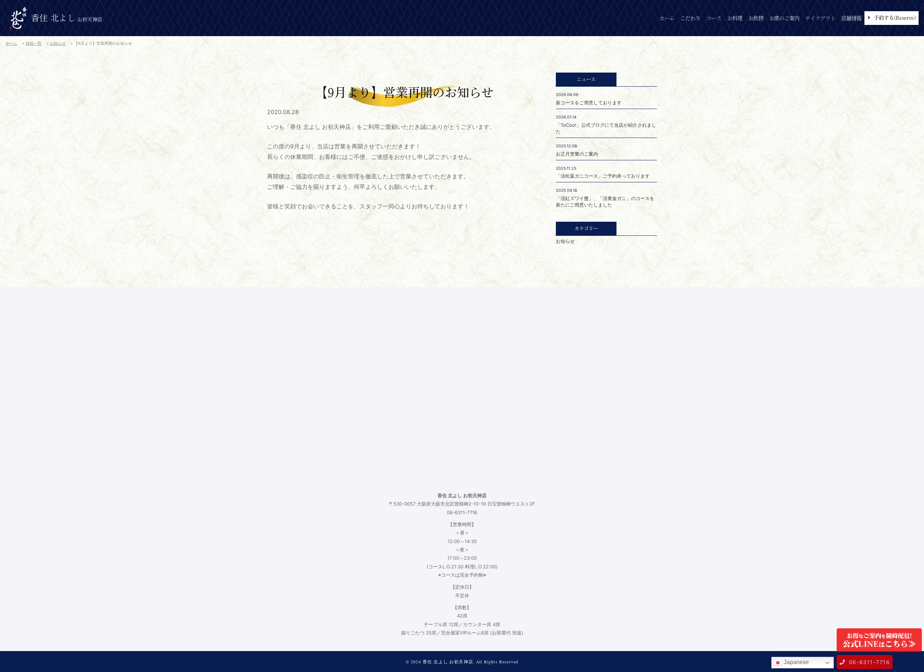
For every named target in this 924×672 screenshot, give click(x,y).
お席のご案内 (784, 18)
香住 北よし (67, 18)
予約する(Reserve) (895, 17)
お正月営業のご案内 (577, 154)
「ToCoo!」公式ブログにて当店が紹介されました (606, 128)
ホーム (667, 18)
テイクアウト (820, 18)
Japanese (795, 662)
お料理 (734, 18)
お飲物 (755, 18)
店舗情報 (851, 18)
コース (714, 18)
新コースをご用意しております (589, 102)
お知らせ (565, 241)
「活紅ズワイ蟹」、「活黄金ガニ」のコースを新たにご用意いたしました (605, 201)
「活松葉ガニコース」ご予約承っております (603, 176)
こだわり (690, 18)
